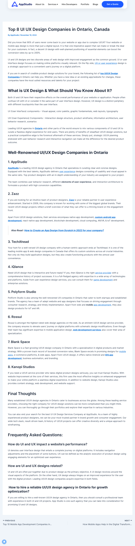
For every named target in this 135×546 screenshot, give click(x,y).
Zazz (71, 200)
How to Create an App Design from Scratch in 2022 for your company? (64, 230)
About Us (39, 4)
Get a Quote (112, 4)
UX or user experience (106, 63)
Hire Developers (69, 4)
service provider (103, 272)
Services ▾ (53, 4)
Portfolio (85, 4)
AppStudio (13, 168)
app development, (103, 304)
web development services (87, 329)
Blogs (95, 4)
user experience (67, 171)
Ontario (39, 128)
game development (103, 279)
